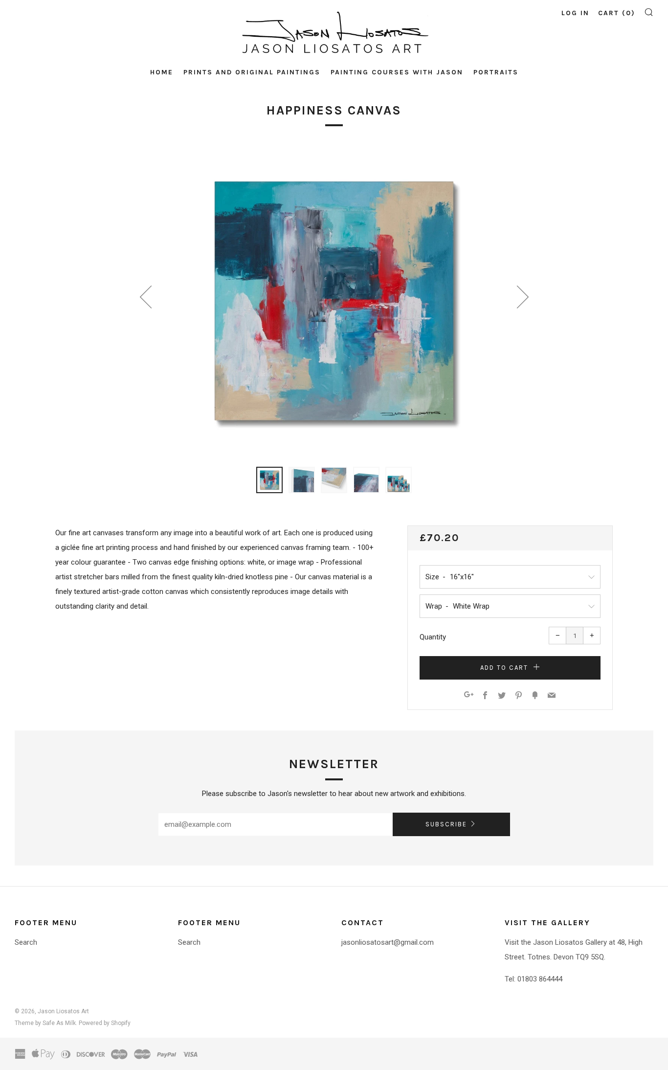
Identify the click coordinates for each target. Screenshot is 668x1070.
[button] (269, 480)
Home (161, 72)
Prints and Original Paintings (251, 72)
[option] (334, 301)
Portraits (495, 72)
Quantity (433, 637)
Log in (575, 13)
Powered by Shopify (105, 1023)
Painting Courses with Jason (397, 72)
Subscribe (446, 824)
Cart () (616, 13)
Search (26, 942)
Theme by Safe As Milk (45, 1023)
